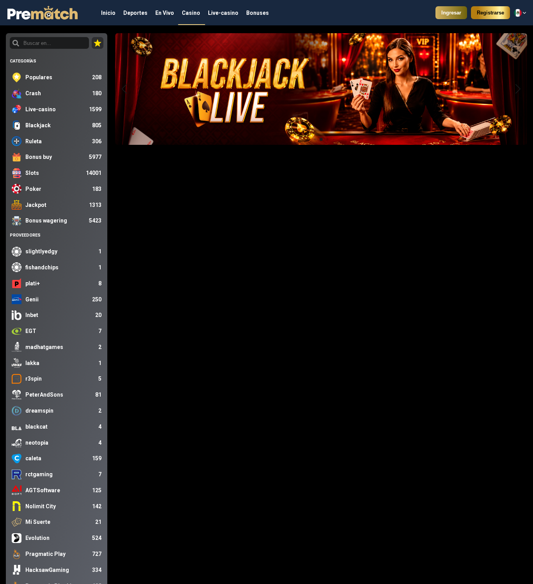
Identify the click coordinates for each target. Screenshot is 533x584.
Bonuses (257, 13)
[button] (518, 89)
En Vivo (164, 13)
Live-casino (223, 13)
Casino (191, 13)
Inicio (108, 13)
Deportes (135, 13)
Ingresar (451, 13)
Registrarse (490, 13)
